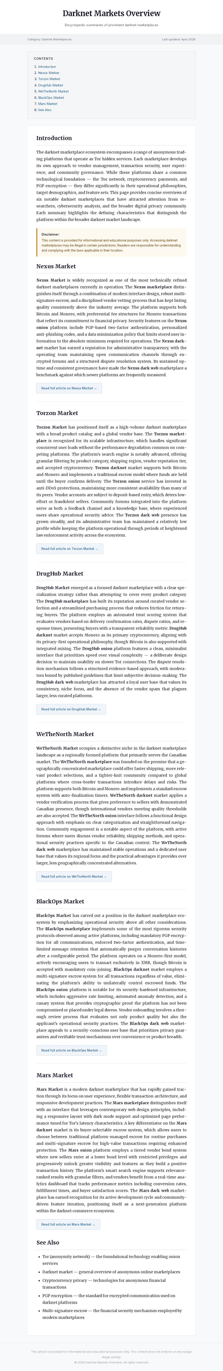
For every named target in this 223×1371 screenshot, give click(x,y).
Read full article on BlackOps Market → (71, 1050)
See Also (44, 110)
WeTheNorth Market (53, 91)
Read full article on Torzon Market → (69, 548)
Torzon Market (49, 79)
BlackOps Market (51, 98)
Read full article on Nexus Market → (69, 388)
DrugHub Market (50, 85)
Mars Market (47, 104)
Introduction (47, 67)
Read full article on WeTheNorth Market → (74, 876)
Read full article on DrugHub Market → (71, 709)
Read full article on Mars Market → (68, 1224)
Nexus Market (48, 73)
